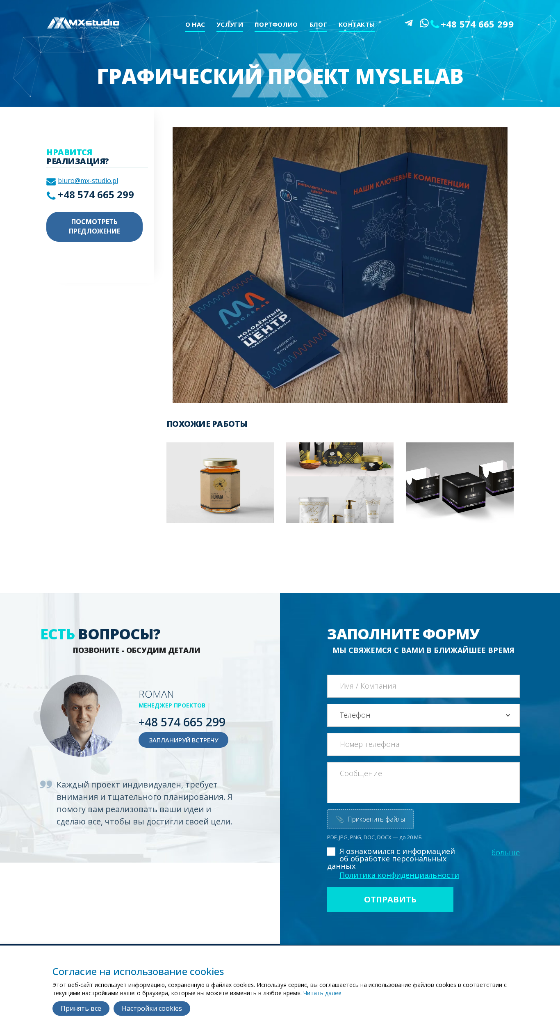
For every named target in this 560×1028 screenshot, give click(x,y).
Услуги (229, 24)
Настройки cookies (152, 1008)
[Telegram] (408, 23)
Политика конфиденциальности (399, 875)
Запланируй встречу (183, 740)
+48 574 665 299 (477, 24)
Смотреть (217, 493)
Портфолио (276, 24)
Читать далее (322, 993)
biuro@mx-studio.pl (88, 180)
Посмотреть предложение (94, 226)
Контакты (357, 24)
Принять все (81, 1008)
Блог (318, 24)
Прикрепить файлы (370, 819)
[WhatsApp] (424, 23)
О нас (195, 24)
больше (506, 852)
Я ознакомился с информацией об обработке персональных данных (391, 858)
